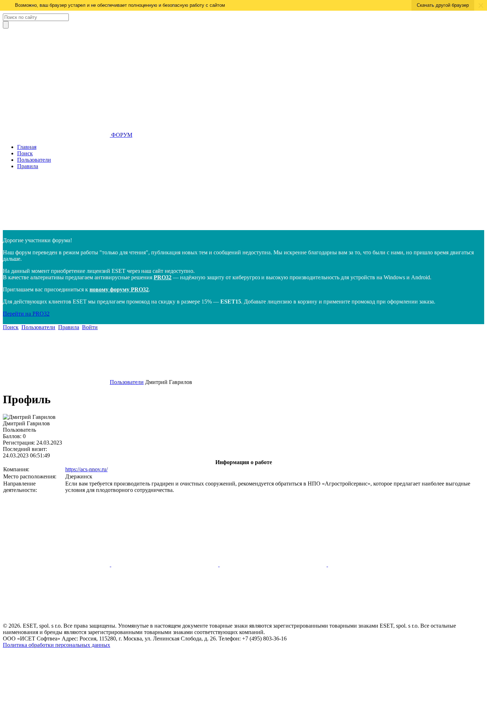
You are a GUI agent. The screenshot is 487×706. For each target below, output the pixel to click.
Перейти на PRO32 (26, 314)
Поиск (25, 153)
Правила (27, 166)
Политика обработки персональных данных (56, 645)
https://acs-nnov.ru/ (86, 469)
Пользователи (34, 160)
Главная (26, 147)
